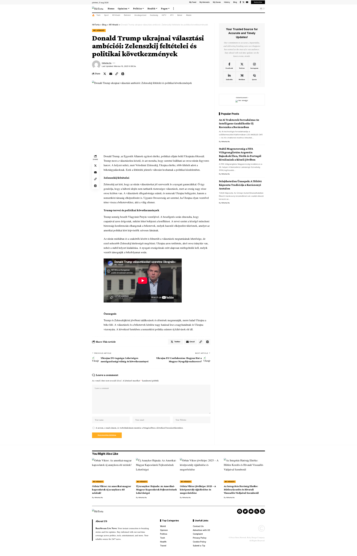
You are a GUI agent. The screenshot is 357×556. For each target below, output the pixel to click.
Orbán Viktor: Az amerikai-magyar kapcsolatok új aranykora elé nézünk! (111, 489)
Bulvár (179, 15)
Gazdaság (154, 15)
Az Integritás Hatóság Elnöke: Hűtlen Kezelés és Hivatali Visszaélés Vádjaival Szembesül (241, 489)
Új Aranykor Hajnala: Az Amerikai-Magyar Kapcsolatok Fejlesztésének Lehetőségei (156, 489)
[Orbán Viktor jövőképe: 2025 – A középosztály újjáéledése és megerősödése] (200, 470)
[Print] (123, 73)
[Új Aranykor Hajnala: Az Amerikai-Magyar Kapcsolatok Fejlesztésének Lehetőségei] (156, 470)
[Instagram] (254, 66)
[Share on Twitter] (105, 73)
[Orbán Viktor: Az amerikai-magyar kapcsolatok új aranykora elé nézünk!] (112, 470)
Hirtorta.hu (106, 63)
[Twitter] (243, 2)
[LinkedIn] (229, 77)
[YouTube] (247, 2)
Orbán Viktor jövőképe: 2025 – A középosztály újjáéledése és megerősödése (198, 489)
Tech (98, 15)
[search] (256, 8)
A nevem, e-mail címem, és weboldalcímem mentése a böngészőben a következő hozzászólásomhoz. (139, 427)
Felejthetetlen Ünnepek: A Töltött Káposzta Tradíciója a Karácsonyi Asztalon (240, 185)
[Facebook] (240, 2)
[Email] (111, 73)
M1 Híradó (116, 15)
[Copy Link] (117, 73)
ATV (172, 15)
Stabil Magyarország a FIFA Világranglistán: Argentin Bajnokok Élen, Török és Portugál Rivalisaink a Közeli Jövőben (240, 154)
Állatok (188, 15)
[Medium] (242, 77)
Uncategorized (140, 15)
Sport (106, 15)
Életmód (127, 15)
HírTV (164, 15)
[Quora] (254, 77)
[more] (173, 8)
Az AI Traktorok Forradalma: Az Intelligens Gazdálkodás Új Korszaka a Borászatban (239, 123)
